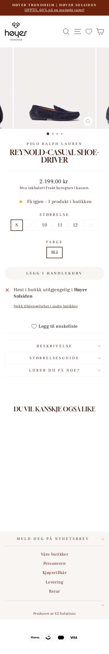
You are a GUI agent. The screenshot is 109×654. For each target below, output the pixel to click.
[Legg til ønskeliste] (35, 470)
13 (91, 225)
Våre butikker (54, 554)
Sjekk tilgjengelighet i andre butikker (46, 306)
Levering (54, 582)
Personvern (54, 563)
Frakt (50, 187)
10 (44, 225)
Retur (54, 591)
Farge (54, 242)
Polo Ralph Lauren (55, 143)
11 (60, 225)
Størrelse (54, 214)
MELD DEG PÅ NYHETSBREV (53, 538)
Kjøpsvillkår (54, 572)
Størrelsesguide (55, 358)
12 (75, 225)
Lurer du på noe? (54, 370)
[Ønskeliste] (89, 31)
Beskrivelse (54, 346)
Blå (54, 252)
